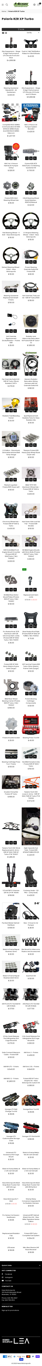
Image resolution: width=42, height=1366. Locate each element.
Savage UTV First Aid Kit (31, 1136)
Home (4, 11)
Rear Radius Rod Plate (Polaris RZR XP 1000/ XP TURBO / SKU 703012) (31, 633)
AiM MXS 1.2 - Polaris (11, 1078)
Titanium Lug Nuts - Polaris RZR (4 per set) (11, 486)
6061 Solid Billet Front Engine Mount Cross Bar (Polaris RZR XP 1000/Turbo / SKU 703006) (11, 554)
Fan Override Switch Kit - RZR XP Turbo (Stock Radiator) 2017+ (11, 381)
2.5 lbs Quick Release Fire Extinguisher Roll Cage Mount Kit (11, 1038)
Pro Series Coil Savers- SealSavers (11, 1216)
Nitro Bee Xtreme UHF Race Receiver (31, 1248)
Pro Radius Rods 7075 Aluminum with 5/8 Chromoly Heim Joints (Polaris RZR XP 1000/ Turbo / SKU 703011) (11, 635)
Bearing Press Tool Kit (31, 738)
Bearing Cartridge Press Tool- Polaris (11, 763)
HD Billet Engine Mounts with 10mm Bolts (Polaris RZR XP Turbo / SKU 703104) (31, 553)
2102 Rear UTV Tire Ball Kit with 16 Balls (31, 1005)
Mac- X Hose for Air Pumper (31, 924)
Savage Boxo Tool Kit (31, 1109)
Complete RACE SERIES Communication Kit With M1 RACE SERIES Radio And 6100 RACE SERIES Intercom (11, 129)
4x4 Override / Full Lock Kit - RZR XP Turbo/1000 (31, 297)
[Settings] (34, 4)
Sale (24, 569)
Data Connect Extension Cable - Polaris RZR (11, 1053)
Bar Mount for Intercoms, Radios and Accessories (31, 950)
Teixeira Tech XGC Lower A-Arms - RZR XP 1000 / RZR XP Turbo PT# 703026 (31, 795)
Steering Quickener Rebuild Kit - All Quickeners (11, 90)
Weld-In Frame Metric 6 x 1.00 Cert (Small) (31, 1170)
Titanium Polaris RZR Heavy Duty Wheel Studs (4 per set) (31, 452)
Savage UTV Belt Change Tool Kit (11, 1110)
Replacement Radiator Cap (11, 1234)
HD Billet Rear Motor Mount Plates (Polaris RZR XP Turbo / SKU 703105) (11, 598)
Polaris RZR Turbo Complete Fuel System (30, 1234)
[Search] (7, 4)
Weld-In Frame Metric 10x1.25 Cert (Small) (31, 1153)
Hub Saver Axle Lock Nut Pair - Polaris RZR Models (31, 523)
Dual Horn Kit (31, 976)
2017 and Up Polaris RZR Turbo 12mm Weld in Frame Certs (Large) (31, 666)
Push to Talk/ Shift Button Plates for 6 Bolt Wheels (31, 52)
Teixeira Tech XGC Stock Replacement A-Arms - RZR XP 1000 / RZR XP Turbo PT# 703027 (11, 851)
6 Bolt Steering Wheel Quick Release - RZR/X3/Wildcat (31, 200)
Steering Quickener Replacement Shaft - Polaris (11, 298)
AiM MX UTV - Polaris (11, 1066)
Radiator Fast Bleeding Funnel (11, 417)
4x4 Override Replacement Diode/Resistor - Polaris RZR (11, 339)
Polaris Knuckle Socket (11, 738)
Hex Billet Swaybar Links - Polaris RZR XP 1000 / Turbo (31, 764)
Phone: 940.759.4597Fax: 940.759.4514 (9, 1299)
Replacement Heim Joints (31, 596)
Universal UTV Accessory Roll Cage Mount (11, 1154)
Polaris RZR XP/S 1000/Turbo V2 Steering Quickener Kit (31, 165)
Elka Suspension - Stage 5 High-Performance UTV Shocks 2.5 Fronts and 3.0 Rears (31, 91)
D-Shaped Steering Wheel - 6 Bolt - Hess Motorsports (31, 235)
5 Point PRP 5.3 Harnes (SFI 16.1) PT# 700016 (11, 891)
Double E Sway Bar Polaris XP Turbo (11, 793)
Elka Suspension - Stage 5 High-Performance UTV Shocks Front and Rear (11, 54)
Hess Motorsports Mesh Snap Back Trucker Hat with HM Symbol (31, 1185)
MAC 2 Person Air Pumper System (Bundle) (30, 127)
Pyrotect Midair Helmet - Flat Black (11, 924)
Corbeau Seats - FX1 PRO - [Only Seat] (30, 891)
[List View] (6, 32)
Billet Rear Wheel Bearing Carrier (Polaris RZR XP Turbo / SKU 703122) (11, 702)
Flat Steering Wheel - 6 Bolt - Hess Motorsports (11, 234)
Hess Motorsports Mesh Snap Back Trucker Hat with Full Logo (11, 1185)
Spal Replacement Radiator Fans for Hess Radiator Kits (31, 418)
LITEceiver (11, 1247)
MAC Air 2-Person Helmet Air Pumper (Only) (11, 165)
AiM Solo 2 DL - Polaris (31, 1066)
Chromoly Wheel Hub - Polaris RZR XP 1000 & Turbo (11, 523)
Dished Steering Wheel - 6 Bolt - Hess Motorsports (11, 269)
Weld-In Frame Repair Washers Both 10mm (11, 977)
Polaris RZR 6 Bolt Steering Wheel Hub (11, 199)
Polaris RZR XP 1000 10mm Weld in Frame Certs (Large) (11, 666)
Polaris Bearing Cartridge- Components (31, 701)
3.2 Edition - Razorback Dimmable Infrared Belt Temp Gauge (11, 452)
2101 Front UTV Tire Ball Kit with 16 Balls (11, 1005)
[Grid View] (3, 32)
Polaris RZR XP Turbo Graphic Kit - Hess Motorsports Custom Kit (31, 1080)
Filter (21, 29)
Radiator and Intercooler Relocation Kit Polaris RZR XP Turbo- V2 (31, 339)
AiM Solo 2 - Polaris (31, 1052)
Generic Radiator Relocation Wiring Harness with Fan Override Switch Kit (31, 382)
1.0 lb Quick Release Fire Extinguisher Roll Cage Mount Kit (31, 1038)
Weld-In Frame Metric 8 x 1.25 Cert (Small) (11, 1170)
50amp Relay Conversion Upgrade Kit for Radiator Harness (31, 1201)
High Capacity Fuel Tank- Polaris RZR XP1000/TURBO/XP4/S (31, 850)
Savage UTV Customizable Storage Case (11, 1138)
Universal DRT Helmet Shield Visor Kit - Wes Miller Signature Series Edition (31, 1218)
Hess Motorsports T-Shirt (11, 1200)
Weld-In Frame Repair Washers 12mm (11, 950)
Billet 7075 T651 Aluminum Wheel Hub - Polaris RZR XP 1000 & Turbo (31, 488)
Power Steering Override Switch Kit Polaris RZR (31, 269)
